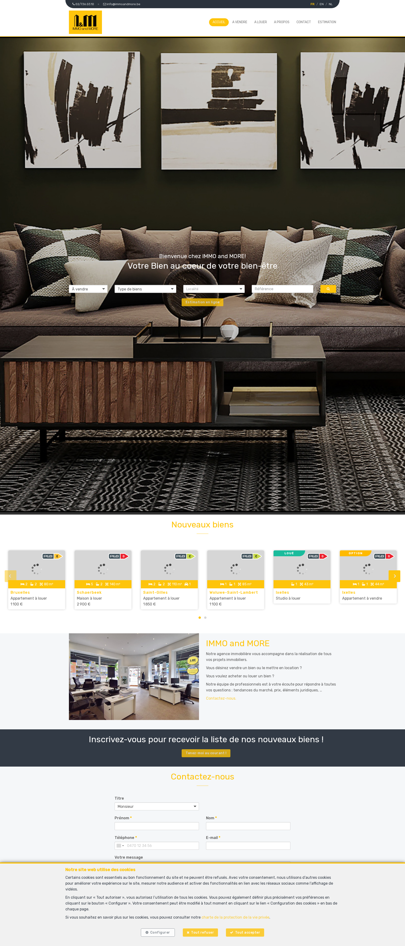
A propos (281, 22)
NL (331, 4)
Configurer (160, 933)
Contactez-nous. (221, 698)
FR (313, 4)
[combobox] (120, 846)
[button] (214, 289)
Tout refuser (202, 933)
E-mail (213, 837)
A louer (260, 22)
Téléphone (126, 837)
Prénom (123, 818)
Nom (211, 818)
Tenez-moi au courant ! (206, 753)
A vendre (239, 22)
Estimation (327, 22)
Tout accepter (247, 933)
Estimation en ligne (203, 302)
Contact (303, 22)
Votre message (129, 857)
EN (322, 4)
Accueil (219, 22)
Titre (119, 798)
